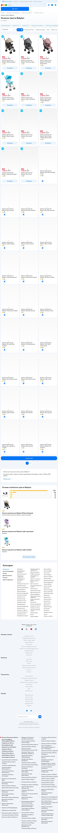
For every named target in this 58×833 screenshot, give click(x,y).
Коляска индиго (47, 578)
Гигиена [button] (5, 573)
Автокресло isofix (21, 602)
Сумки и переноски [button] (8, 579)
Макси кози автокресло (22, 587)
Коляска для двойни (35, 594)
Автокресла (20, 569)
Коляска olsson (47, 603)
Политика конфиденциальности (29, 646)
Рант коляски (47, 573)
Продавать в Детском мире (29, 638)
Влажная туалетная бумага (35, 581)
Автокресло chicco (21, 600)
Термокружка (47, 604)
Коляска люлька (34, 612)
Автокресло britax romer (23, 583)
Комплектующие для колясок (35, 610)
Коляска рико (47, 588)
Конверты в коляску (35, 607)
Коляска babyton (48, 574)
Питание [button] (5, 577)
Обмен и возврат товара (29, 640)
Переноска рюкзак (48, 616)
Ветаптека (29, 705)
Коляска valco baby (48, 591)
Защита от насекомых (35, 579)
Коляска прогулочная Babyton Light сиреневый (17, 531)
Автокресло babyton (22, 595)
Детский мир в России (23, 727)
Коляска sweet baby (48, 589)
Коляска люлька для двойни (35, 600)
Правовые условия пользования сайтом (29, 723)
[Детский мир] (4, 5)
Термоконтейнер (48, 606)
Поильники (46, 610)
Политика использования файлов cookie (29, 648)
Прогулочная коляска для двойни (35, 597)
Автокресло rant (21, 597)
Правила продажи (29, 642)
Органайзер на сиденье (22, 615)
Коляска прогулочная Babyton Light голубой (16, 550)
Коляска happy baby (48, 582)
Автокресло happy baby (22, 593)
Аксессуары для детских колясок (36, 586)
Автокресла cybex (21, 585)
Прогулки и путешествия (13, 13)
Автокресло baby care (22, 612)
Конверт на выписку (35, 606)
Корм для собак (29, 701)
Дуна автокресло (21, 589)
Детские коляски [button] (7, 575)
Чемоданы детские (48, 612)
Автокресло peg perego (22, 606)
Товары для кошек (29, 695)
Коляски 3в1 (33, 602)
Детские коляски (27, 13)
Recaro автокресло (21, 591)
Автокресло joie (21, 608)
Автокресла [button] (6, 569)
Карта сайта (29, 655)
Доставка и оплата (29, 636)
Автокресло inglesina (22, 610)
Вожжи (32, 614)
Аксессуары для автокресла (21, 571)
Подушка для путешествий (20, 576)
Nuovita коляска (47, 599)
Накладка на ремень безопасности (35, 569)
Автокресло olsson (21, 613)
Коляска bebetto (47, 584)
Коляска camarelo (48, 586)
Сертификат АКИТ (29, 650)
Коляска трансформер (36, 604)
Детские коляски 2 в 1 (36, 592)
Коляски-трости (39, 13)
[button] (15, 9)
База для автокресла (21, 574)
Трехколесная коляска (49, 580)
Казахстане (31, 727)
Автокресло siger (21, 598)
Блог (29, 688)
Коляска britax (47, 601)
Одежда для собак (29, 703)
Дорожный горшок (35, 572)
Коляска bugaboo (48, 571)
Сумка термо (47, 608)
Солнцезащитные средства (35, 576)
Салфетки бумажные (35, 574)
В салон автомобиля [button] (8, 571)
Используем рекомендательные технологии (29, 724)
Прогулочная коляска (35, 590)
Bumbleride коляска (48, 593)
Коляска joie (46, 595)
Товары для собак (29, 699)
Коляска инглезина (48, 576)
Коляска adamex (47, 569)
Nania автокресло (21, 604)
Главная (3, 13)
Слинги (45, 614)
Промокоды (29, 644)
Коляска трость (34, 588)
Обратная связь (29, 653)
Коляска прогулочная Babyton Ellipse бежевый (17, 513)
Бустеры (19, 582)
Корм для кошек (29, 697)
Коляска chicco (47, 597)
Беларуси (37, 727)
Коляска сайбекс (34, 616)
